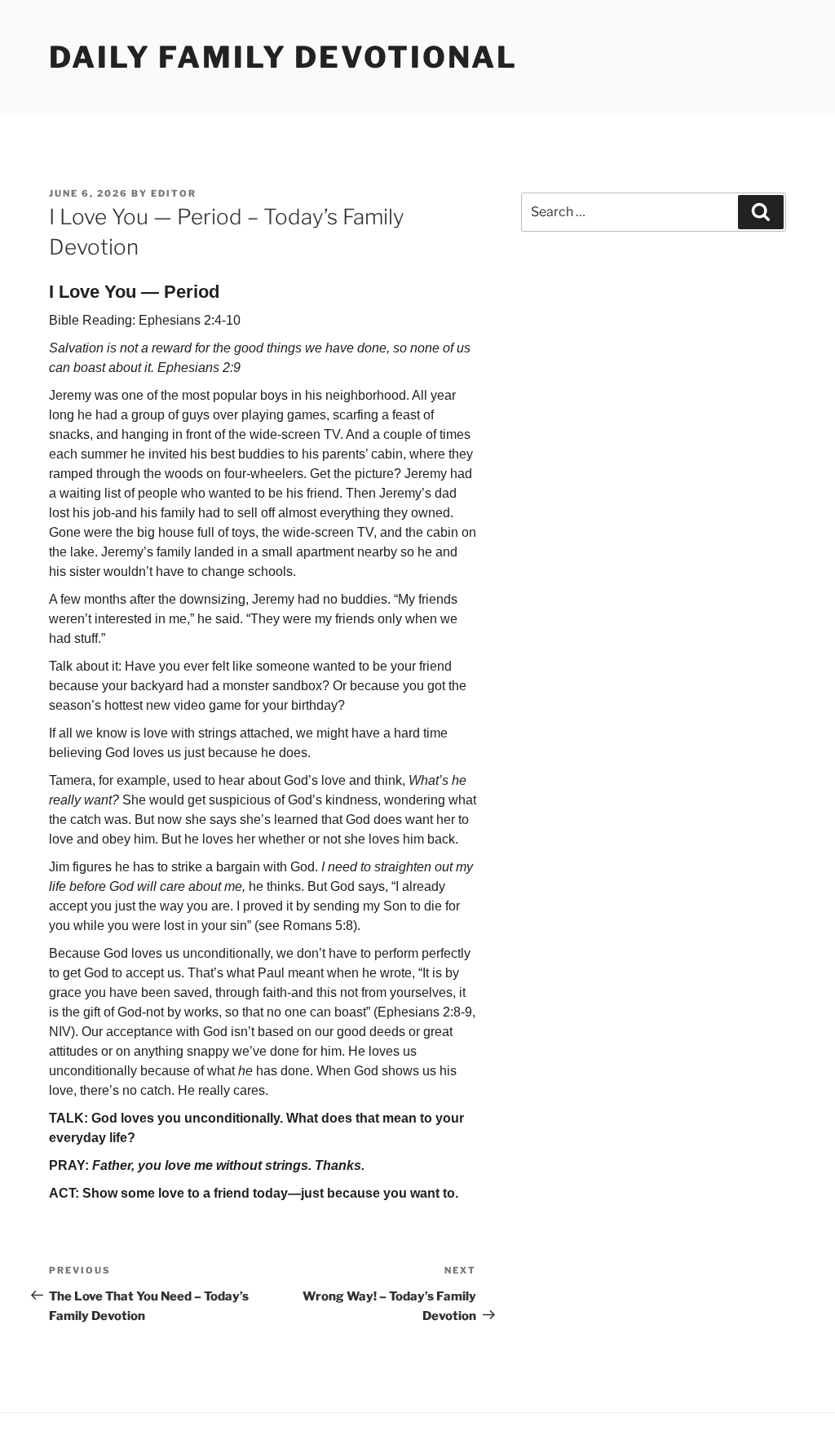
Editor (174, 193)
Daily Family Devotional (283, 57)
